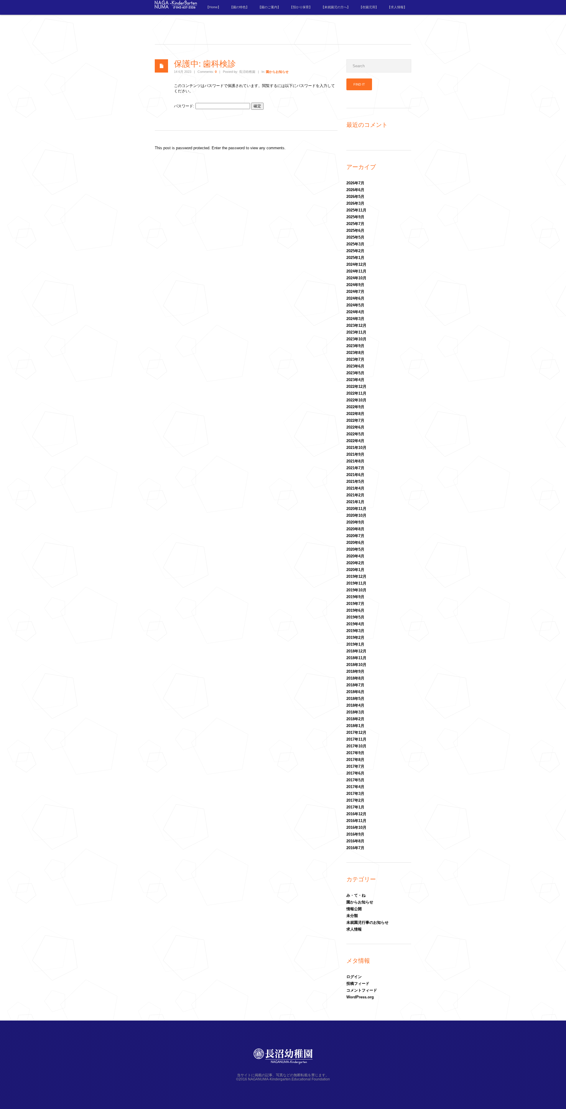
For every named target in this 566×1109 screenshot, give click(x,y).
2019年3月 (355, 631)
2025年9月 (355, 217)
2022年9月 (355, 407)
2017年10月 (356, 746)
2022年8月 (355, 413)
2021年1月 (355, 502)
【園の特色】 (239, 7)
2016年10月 (356, 827)
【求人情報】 (397, 7)
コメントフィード (361, 990)
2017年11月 (356, 739)
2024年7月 (355, 291)
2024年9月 (355, 285)
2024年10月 (356, 278)
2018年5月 (355, 698)
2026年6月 (355, 190)
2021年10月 (356, 447)
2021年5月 (355, 481)
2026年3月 (355, 203)
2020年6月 (355, 542)
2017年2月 (355, 800)
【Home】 (213, 7)
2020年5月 (355, 549)
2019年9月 (355, 597)
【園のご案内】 (269, 7)
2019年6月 (355, 610)
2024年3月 (355, 318)
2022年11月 (356, 393)
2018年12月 (356, 651)
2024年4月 (355, 312)
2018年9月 (355, 671)
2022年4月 (355, 441)
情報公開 (354, 909)
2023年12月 (356, 325)
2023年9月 (355, 346)
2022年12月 (356, 386)
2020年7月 (355, 536)
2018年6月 (355, 692)
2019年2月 (355, 637)
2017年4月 (355, 787)
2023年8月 (355, 352)
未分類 (352, 915)
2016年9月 (355, 834)
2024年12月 (356, 264)
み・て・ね (356, 895)
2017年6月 (355, 773)
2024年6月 (355, 298)
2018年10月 (356, 664)
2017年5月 (355, 780)
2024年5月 (355, 305)
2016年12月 (356, 814)
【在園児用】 (369, 7)
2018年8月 (355, 678)
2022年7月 (355, 420)
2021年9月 (355, 454)
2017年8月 (355, 759)
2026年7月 (355, 183)
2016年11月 (356, 820)
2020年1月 (355, 569)
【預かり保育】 (300, 7)
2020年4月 (355, 556)
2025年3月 (355, 244)
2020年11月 (356, 508)
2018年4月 (355, 705)
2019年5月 (355, 617)
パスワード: (184, 106)
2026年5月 (355, 196)
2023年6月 (355, 366)
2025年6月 (355, 230)
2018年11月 (356, 658)
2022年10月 (356, 400)
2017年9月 (355, 753)
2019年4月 (355, 624)
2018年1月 (355, 726)
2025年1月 (355, 257)
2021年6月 (355, 475)
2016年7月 (355, 848)
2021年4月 (355, 488)
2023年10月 (356, 339)
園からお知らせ (277, 71)
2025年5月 (355, 237)
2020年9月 (355, 522)
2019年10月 (356, 590)
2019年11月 (356, 583)
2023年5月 (355, 373)
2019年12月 (356, 576)
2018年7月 (355, 685)
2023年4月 (355, 380)
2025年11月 (356, 210)
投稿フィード (357, 983)
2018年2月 (355, 719)
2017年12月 (356, 732)
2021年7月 (355, 468)
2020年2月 (355, 563)
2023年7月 (355, 359)
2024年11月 (356, 271)
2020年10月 (356, 515)
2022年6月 (355, 427)
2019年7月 (355, 603)
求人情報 (354, 929)
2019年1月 (355, 644)
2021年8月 (355, 461)
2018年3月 (355, 712)
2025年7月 (355, 224)
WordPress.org (360, 997)
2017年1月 (355, 807)
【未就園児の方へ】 (335, 7)
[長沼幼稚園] (176, 7)
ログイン (354, 977)
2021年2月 (355, 495)
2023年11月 (356, 332)
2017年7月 (355, 766)
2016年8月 (355, 841)
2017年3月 (355, 793)
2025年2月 (355, 251)
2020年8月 (355, 529)
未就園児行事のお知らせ (367, 922)
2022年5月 (355, 434)
